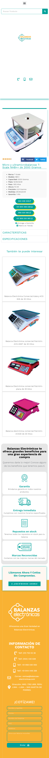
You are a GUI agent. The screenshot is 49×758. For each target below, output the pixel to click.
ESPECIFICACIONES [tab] (14, 238)
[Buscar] (45, 11)
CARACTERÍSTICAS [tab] (14, 232)
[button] (25, 3)
